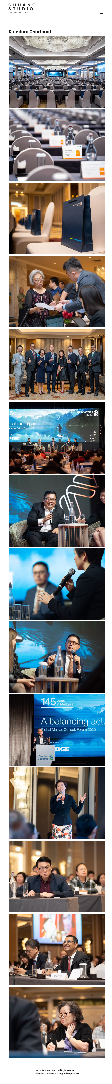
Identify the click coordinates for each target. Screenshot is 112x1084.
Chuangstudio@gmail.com (67, 1073)
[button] (101, 12)
